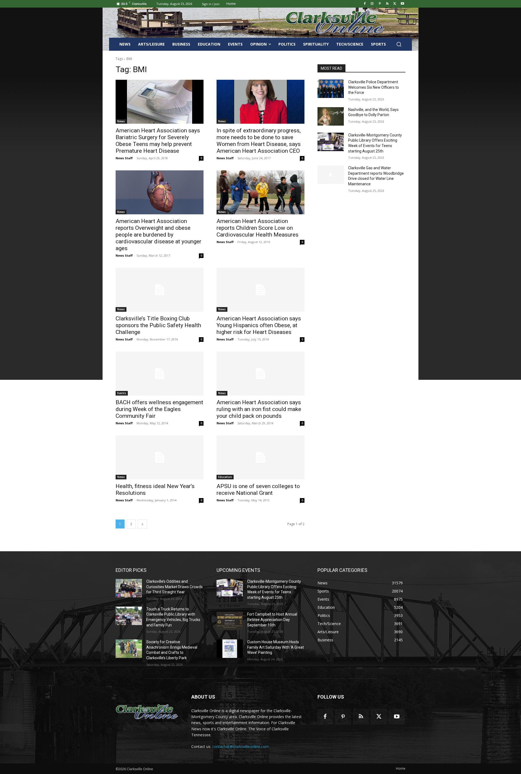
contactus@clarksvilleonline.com (240, 746)
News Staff (124, 158)
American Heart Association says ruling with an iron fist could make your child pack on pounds (259, 409)
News (121, 121)
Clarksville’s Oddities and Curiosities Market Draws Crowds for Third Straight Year (174, 586)
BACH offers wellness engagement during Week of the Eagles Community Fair (159, 409)
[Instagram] (372, 4)
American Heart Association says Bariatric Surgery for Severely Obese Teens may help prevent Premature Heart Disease (158, 140)
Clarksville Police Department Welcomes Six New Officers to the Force (373, 87)
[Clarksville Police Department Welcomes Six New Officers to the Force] (330, 88)
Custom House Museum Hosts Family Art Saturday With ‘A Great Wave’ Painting (275, 647)
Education (225, 477)
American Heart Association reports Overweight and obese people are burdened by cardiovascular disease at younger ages (158, 234)
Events (121, 393)
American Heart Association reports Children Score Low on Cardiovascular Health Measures (257, 228)
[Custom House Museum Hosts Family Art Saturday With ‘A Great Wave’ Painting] (230, 648)
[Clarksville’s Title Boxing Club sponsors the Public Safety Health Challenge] (160, 290)
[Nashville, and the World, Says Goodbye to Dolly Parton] (330, 116)
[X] (395, 4)
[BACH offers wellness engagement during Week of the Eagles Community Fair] (160, 374)
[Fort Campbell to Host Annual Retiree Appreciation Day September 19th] (230, 621)
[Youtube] (402, 4)
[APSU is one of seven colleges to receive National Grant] (260, 457)
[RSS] (387, 4)
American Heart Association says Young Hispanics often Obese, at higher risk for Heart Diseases (259, 325)
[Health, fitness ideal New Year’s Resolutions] (160, 457)
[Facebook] (364, 4)
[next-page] (142, 524)
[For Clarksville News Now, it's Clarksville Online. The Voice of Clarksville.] (147, 712)
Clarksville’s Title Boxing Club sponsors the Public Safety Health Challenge (158, 325)
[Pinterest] (380, 4)
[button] (398, 44)
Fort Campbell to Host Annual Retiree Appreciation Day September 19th (272, 619)
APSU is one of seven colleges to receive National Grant (258, 489)
